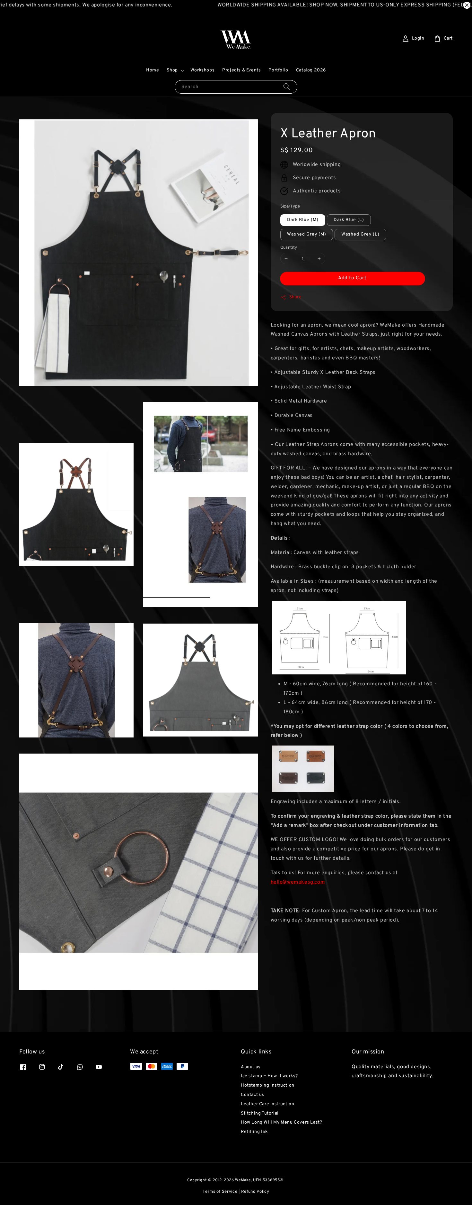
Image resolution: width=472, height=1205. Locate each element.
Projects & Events (241, 70)
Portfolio (278, 70)
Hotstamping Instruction (267, 1085)
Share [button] (295, 297)
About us (251, 1067)
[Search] (286, 86)
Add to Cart (352, 278)
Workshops (202, 70)
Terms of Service (220, 1191)
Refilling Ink (254, 1132)
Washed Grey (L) (360, 234)
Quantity (288, 247)
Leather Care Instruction (267, 1104)
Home (152, 70)
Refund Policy (255, 1191)
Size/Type (290, 206)
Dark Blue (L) (349, 220)
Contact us (252, 1095)
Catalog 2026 (311, 70)
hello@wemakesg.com (298, 882)
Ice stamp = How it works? (269, 1076)
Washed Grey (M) (306, 234)
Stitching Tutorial (260, 1113)
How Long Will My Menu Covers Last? (281, 1122)
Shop (172, 70)
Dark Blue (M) (303, 220)
